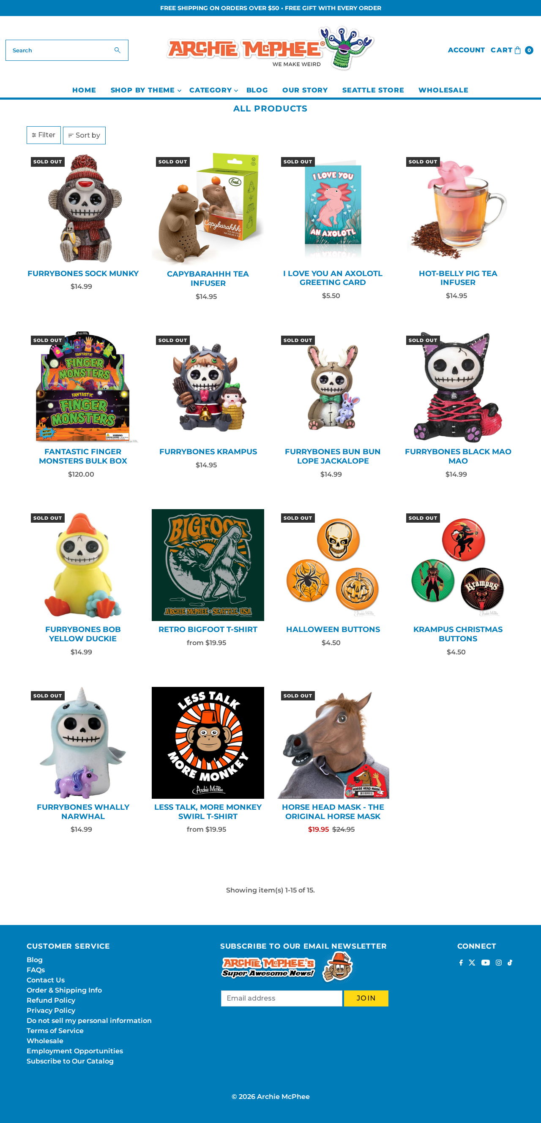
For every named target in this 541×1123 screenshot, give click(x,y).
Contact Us (46, 980)
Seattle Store (373, 90)
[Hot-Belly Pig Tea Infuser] (458, 209)
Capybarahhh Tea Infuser (208, 278)
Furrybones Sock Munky (83, 273)
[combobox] (66, 50)
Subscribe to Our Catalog (70, 1061)
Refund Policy (51, 1000)
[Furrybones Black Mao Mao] (458, 387)
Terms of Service (55, 1031)
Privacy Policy (51, 1010)
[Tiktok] (510, 963)
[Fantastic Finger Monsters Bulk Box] (83, 387)
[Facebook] (461, 963)
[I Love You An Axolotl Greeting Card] (333, 209)
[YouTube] (485, 963)
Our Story (305, 90)
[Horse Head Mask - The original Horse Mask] (333, 743)
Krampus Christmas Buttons (458, 634)
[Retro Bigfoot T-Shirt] (208, 565)
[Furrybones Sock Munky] (83, 209)
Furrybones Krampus (208, 451)
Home (84, 90)
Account (466, 50)
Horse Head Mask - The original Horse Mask (333, 812)
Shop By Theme (143, 90)
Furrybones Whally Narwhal (83, 812)
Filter (46, 135)
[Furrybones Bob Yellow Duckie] (83, 565)
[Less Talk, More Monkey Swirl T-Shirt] (208, 743)
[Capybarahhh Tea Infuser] (208, 209)
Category (210, 90)
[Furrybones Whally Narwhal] (83, 743)
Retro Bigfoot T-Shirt (207, 629)
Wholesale (443, 90)
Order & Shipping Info (64, 990)
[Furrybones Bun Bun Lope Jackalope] (333, 387)
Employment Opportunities (75, 1051)
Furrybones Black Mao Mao (458, 456)
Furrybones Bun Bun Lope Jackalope (333, 456)
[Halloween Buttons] (333, 565)
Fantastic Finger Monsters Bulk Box (83, 456)
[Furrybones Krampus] (208, 387)
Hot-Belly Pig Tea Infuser (458, 278)
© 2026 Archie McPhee (271, 1097)
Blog (257, 90)
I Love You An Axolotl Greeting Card (333, 278)
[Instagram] (499, 963)
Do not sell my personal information (89, 1021)
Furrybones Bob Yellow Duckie (83, 634)
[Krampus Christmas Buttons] (458, 565)
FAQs (36, 970)
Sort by (88, 135)
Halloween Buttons (333, 629)
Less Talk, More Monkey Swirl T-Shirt (208, 812)
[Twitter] (472, 963)
